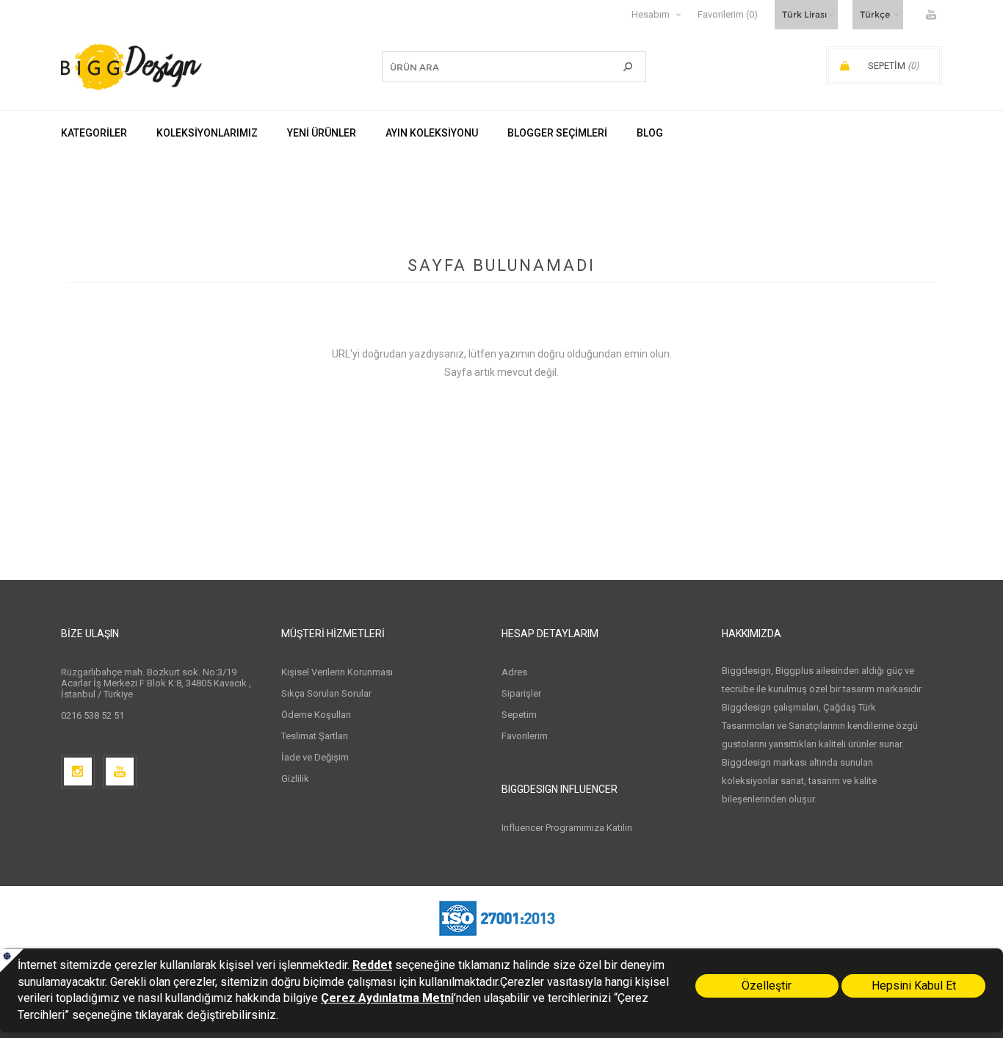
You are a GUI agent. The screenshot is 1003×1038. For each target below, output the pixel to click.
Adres (514, 672)
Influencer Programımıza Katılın (567, 827)
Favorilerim (525, 735)
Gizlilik (295, 778)
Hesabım (650, 14)
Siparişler (521, 693)
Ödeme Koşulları (316, 714)
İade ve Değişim (315, 757)
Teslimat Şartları (314, 735)
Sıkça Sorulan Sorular (326, 693)
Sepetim (519, 714)
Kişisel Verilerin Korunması (337, 672)
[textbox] (492, 67)
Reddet (372, 965)
